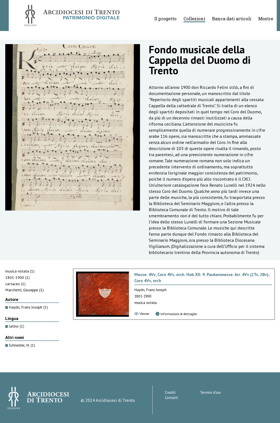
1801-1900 (17, 277)
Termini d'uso (210, 392)
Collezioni (194, 18)
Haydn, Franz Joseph (28, 307)
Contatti (171, 397)
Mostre (265, 18)
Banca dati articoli (231, 18)
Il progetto (165, 18)
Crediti (170, 392)
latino (16, 326)
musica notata (20, 271)
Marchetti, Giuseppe (24, 289)
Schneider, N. (22, 345)
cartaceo (15, 283)
